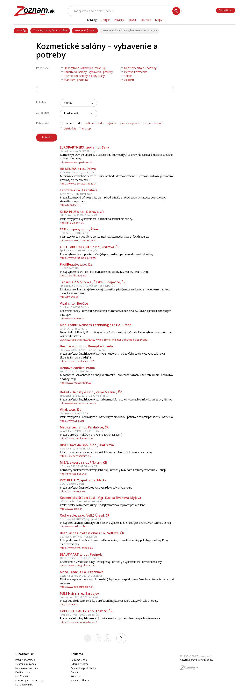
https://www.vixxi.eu (72, 420)
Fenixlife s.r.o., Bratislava (78, 190)
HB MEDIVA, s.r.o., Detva (78, 169)
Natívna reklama (80, 680)
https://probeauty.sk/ (72, 491)
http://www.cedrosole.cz (74, 526)
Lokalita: (41, 102)
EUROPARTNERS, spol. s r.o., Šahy (84, 147)
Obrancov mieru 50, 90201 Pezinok (80, 558)
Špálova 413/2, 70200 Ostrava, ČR (78, 250)
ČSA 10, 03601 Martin (72, 483)
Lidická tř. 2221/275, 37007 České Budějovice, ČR (87, 286)
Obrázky (119, 20)
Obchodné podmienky (83, 668)
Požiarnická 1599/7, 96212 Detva (78, 172)
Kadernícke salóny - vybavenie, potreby (88, 72)
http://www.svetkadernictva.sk (78, 403)
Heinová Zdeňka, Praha (77, 368)
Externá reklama (80, 664)
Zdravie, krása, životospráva (50, 30)
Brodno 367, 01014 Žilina (74, 233)
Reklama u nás (79, 660)
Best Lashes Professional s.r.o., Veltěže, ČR (92, 533)
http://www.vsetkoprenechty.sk (78, 240)
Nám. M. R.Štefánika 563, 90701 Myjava (81, 501)
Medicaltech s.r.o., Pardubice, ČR (84, 427)
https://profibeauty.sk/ (73, 275)
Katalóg (21, 30)
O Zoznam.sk (24, 654)
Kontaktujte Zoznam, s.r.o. (29, 680)
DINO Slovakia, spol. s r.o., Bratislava (87, 445)
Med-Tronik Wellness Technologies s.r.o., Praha (95, 325)
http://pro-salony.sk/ (72, 222)
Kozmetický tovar (85, 30)
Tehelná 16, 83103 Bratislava (76, 194)
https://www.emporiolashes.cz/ (78, 622)
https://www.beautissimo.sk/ (77, 361)
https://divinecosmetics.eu (75, 456)
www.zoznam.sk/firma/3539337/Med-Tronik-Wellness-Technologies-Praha (103, 339)
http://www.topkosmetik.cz (75, 382)
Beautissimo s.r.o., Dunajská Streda (86, 346)
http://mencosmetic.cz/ (73, 473)
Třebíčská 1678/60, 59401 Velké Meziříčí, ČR (84, 395)
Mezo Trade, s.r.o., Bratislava (81, 572)
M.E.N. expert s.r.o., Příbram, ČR (83, 462)
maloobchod (72, 123)
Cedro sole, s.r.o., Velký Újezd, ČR (84, 515)
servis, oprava (130, 123)
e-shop (86, 128)
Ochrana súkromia (25, 664)
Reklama (77, 654)
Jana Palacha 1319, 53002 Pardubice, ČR (82, 431)
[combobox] (78, 103)
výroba (111, 123)
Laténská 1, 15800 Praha (74, 328)
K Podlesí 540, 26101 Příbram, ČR (78, 466)
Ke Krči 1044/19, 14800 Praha (76, 371)
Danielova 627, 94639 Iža (74, 413)
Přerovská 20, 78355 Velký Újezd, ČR (80, 519)
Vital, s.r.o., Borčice (74, 303)
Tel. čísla (145, 20)
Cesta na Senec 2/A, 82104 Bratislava (81, 575)
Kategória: (42, 123)
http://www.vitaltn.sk (72, 318)
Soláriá (128, 76)
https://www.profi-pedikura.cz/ (78, 258)
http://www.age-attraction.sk (76, 586)
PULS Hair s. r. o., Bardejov (79, 593)
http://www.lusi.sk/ (71, 509)
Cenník (74, 672)
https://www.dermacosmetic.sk (78, 183)
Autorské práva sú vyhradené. (196, 659)
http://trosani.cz (69, 297)
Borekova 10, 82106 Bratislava (77, 448)
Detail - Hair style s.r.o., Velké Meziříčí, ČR (91, 392)
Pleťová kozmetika (135, 72)
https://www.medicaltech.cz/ (76, 438)
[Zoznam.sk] (190, 669)
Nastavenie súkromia (27, 668)
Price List (76, 676)
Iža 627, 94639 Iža (69, 268)
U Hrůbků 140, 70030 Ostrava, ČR (78, 215)
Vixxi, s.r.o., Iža (70, 409)
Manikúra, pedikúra (76, 80)
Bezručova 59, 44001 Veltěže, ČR (78, 536)
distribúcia (70, 128)
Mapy (158, 20)
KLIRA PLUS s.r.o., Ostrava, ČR (82, 212)
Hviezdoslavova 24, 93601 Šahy (77, 151)
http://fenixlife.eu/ (71, 205)
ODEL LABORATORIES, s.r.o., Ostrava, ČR (89, 247)
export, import (154, 123)
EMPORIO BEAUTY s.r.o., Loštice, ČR (86, 611)
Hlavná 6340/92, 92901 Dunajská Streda (82, 350)
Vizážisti (129, 80)
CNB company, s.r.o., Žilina (79, 229)
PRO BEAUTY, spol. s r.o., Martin (83, 480)
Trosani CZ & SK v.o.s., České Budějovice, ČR (92, 282)
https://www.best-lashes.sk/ (76, 548)
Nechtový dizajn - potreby (140, 68)
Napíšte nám (22, 676)
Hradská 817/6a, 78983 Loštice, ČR (79, 614)
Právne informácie (25, 660)
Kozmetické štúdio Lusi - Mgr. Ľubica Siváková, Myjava (100, 498)
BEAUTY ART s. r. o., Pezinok (81, 554)
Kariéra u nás (22, 672)
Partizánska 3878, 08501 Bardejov (79, 597)
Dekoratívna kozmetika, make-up (85, 68)
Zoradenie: (42, 113)
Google (105, 20)
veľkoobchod (93, 123)
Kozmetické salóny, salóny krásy (84, 76)
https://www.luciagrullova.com (77, 565)
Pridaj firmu (225, 10)
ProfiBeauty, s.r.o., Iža (76, 264)
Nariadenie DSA (24, 684)
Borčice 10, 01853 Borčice (74, 307)
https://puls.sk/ (69, 604)
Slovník (132, 20)
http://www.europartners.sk (76, 162)
